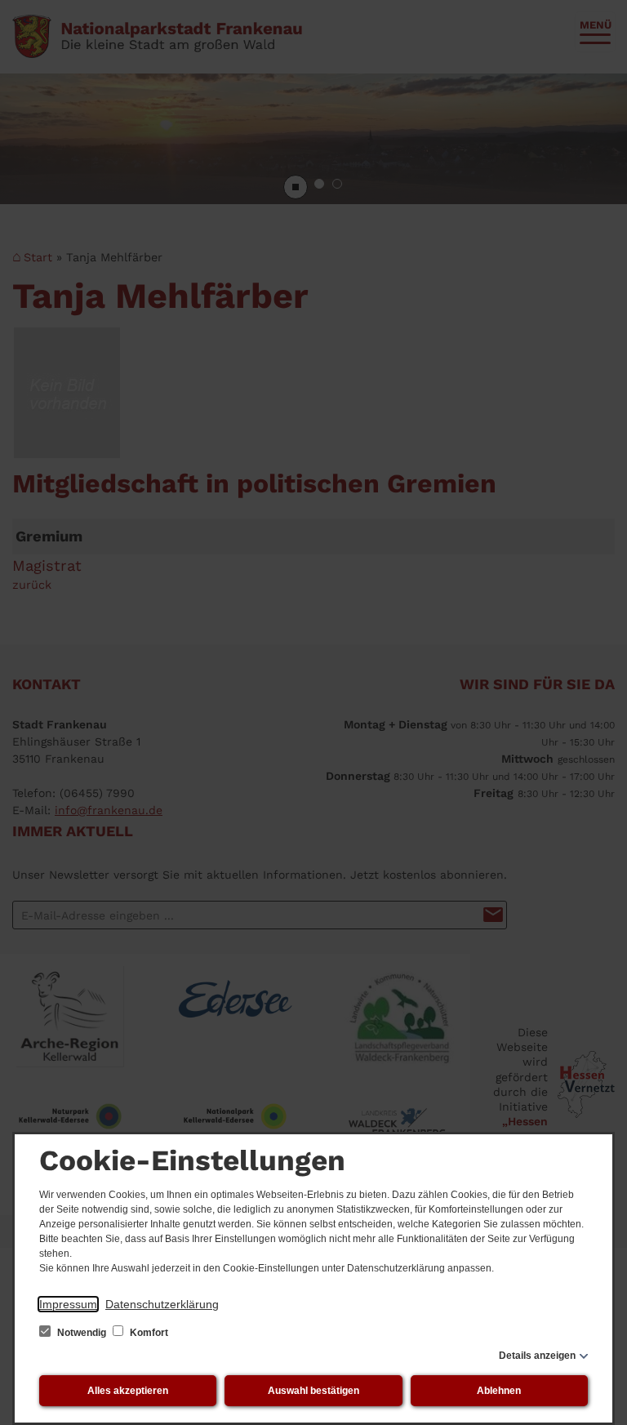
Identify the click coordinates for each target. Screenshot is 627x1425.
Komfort (147, 1332)
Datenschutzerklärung (162, 1304)
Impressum (68, 1304)
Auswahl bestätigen (313, 1390)
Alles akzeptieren (127, 1390)
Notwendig (82, 1332)
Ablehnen (499, 1390)
